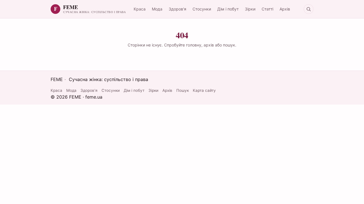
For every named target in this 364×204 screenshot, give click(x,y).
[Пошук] (308, 9)
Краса (140, 9)
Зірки (250, 9)
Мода (157, 9)
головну (193, 44)
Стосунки (202, 9)
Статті (267, 9)
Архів (285, 9)
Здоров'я (177, 9)
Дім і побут (228, 9)
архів (209, 44)
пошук (229, 44)
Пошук (182, 90)
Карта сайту (204, 90)
